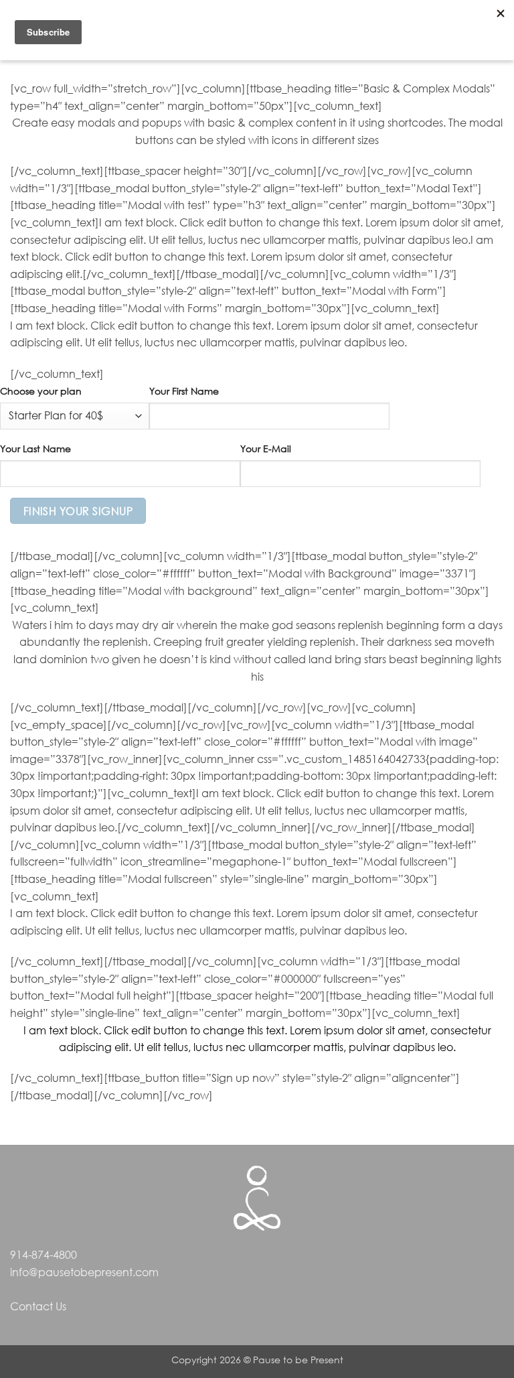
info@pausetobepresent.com (84, 1272)
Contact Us (38, 1306)
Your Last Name (35, 448)
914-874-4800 (43, 1254)
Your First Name (184, 391)
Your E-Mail (265, 448)
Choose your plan (41, 391)
